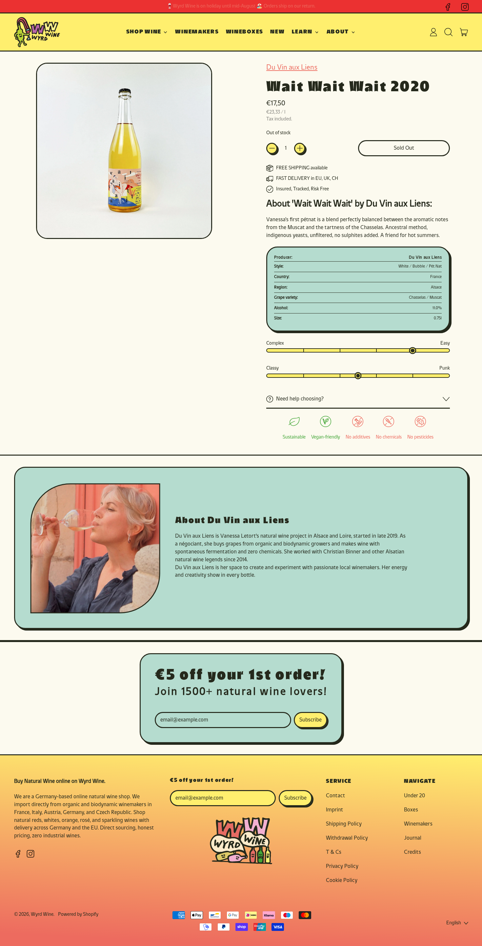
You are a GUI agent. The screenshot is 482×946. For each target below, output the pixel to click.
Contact (335, 796)
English (453, 923)
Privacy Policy (342, 866)
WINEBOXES (244, 32)
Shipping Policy (344, 824)
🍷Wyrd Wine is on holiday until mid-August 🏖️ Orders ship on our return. (241, 6)
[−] (271, 148)
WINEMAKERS (197, 32)
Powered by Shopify (78, 914)
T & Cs (333, 852)
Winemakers (418, 824)
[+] (299, 148)
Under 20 (414, 796)
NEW (277, 32)
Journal (412, 838)
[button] (448, 32)
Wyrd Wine (42, 914)
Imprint (334, 810)
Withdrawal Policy (347, 838)
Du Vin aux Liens (291, 68)
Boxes (411, 810)
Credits (412, 852)
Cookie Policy (341, 880)
